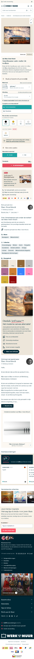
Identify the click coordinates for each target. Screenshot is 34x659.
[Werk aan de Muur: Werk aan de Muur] (32, 612)
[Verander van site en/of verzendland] (32, 1)
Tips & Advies (6, 608)
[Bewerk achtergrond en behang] (31, 22)
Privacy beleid (25, 644)
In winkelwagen (18, 165)
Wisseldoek (8, 111)
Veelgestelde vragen (9, 558)
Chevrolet (11, 250)
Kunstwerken (6, 600)
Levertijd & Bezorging (9, 565)
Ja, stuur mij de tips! (8, 530)
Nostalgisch (5, 237)
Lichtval (4, 250)
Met (25, 155)
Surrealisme (5, 248)
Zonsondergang (6, 245)
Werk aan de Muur (8, 612)
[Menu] (2, 6)
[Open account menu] (28, 6)
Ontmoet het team (8, 593)
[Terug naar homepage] (11, 6)
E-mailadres (4, 522)
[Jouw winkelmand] (31, 6)
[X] (14, 616)
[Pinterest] (9, 616)
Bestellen (6, 561)
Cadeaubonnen (8, 570)
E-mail (31, 553)
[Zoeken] (30, 10)
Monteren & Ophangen (10, 568)
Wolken (15, 245)
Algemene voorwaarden (14, 641)
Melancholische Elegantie (23, 250)
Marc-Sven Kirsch (10, 59)
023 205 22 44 (22, 553)
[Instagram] (7, 616)
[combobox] (13, 10)
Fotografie (27, 245)
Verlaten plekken (15, 248)
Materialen (5, 604)
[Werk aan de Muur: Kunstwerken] (32, 599)
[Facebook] (12, 616)
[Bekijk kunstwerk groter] (31, 19)
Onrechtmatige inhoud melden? (13, 644)
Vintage (24, 248)
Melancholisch (15, 237)
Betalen (6, 563)
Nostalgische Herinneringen (10, 253)
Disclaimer (23, 641)
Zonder (11, 155)
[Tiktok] (17, 616)
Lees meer (14, 212)
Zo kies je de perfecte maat (25, 92)
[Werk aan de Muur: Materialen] (32, 603)
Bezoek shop (5, 212)
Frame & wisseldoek (10, 107)
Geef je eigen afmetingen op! (16, 100)
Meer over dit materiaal (26, 82)
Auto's (20, 245)
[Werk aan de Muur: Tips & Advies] (32, 608)
